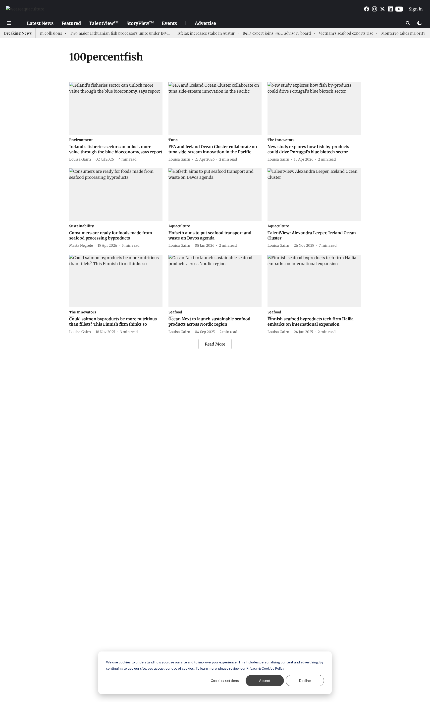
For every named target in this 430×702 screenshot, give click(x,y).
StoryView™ (140, 23)
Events (169, 23)
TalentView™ (103, 23)
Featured (71, 23)
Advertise (205, 23)
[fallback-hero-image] (115, 108)
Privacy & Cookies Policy (265, 668)
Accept (264, 680)
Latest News (40, 23)
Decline (305, 680)
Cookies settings (225, 680)
